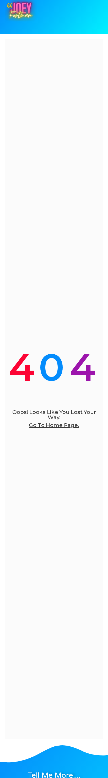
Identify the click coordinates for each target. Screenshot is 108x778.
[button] (45, 29)
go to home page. (54, 425)
